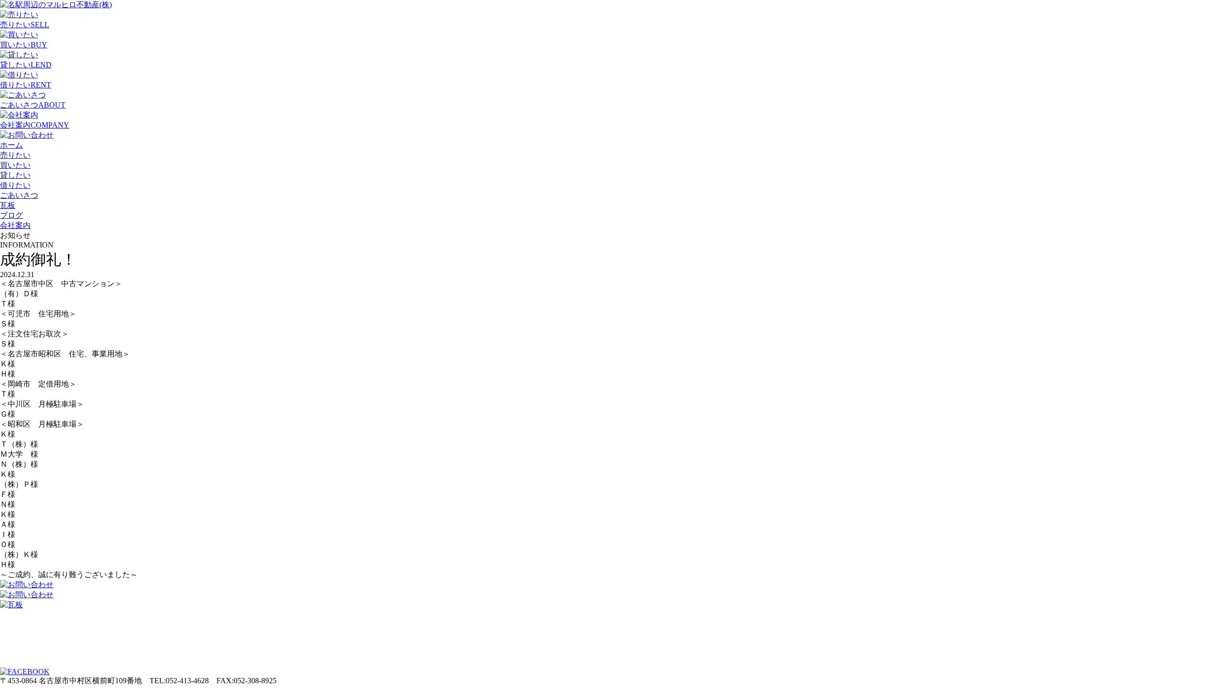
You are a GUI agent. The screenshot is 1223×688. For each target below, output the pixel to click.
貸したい (15, 175)
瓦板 (7, 205)
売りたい (15, 155)
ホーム (11, 145)
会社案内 (15, 225)
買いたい (15, 165)
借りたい (15, 185)
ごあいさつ (19, 195)
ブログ (11, 215)
